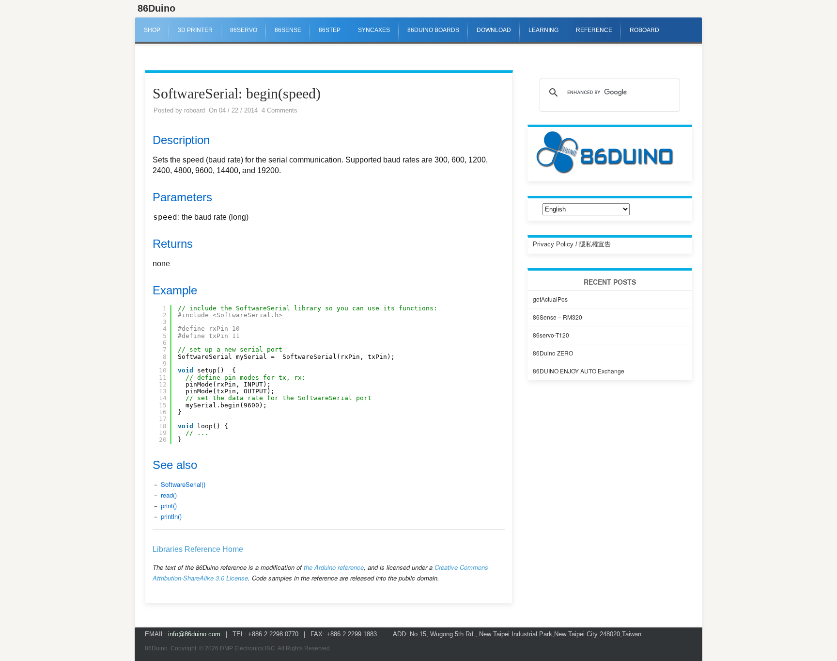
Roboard (644, 30)
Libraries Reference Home (198, 549)
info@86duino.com (194, 634)
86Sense (288, 30)
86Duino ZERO (553, 353)
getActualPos (550, 299)
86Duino (156, 8)
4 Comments (279, 110)
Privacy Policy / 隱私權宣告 (572, 244)
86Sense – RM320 (557, 317)
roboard (194, 110)
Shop (152, 30)
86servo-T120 (551, 335)
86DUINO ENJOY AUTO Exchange (578, 371)
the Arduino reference (334, 567)
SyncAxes (374, 30)
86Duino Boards (433, 30)
